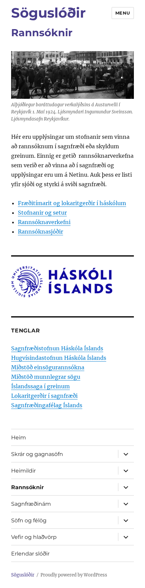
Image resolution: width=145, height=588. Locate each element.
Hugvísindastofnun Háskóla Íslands (58, 357)
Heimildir (23, 470)
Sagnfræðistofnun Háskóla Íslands (57, 348)
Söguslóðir (48, 12)
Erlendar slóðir (30, 553)
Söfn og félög (29, 520)
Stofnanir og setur (42, 212)
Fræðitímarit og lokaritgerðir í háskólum (72, 203)
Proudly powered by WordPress (73, 575)
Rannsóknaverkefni (44, 222)
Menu (122, 13)
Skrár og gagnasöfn (37, 454)
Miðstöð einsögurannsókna (47, 367)
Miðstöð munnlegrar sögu (45, 376)
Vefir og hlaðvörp (34, 537)
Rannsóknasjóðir (40, 231)
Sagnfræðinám (31, 504)
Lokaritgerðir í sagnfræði (44, 395)
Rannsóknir (27, 487)
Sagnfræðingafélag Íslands (46, 405)
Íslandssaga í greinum (40, 386)
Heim (18, 437)
